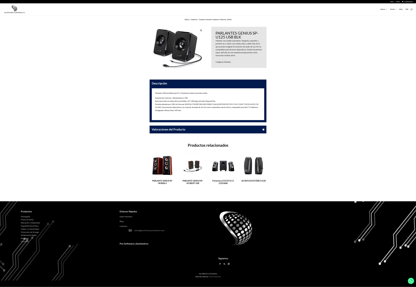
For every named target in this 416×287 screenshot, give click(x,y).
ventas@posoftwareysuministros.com (149, 230)
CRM (406, 9)
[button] (201, 30)
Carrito (398, 1)
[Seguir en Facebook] (220, 264)
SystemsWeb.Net (215, 276)
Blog (400, 9)
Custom (194, 19)
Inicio (392, 1)
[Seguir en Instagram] (228, 264)
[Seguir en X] (224, 264)
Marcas (382, 9)
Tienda (392, 9)
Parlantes (227, 62)
